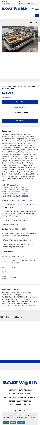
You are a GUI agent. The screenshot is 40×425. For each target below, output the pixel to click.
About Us (27, 401)
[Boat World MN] (20, 383)
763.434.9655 (22, 112)
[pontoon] (3, 22)
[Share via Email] (31, 22)
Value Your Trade (20, 107)
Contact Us (20, 102)
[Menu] (37, 9)
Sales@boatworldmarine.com (25, 3)
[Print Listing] (36, 22)
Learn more (21, 422)
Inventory (12, 390)
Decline (13, 422)
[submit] (37, 15)
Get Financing (20, 120)
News (20, 390)
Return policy (15, 401)
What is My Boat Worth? (20, 405)
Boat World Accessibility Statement (20, 397)
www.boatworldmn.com (21, 236)
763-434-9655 (6, 3)
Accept (6, 422)
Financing (28, 390)
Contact (28, 394)
